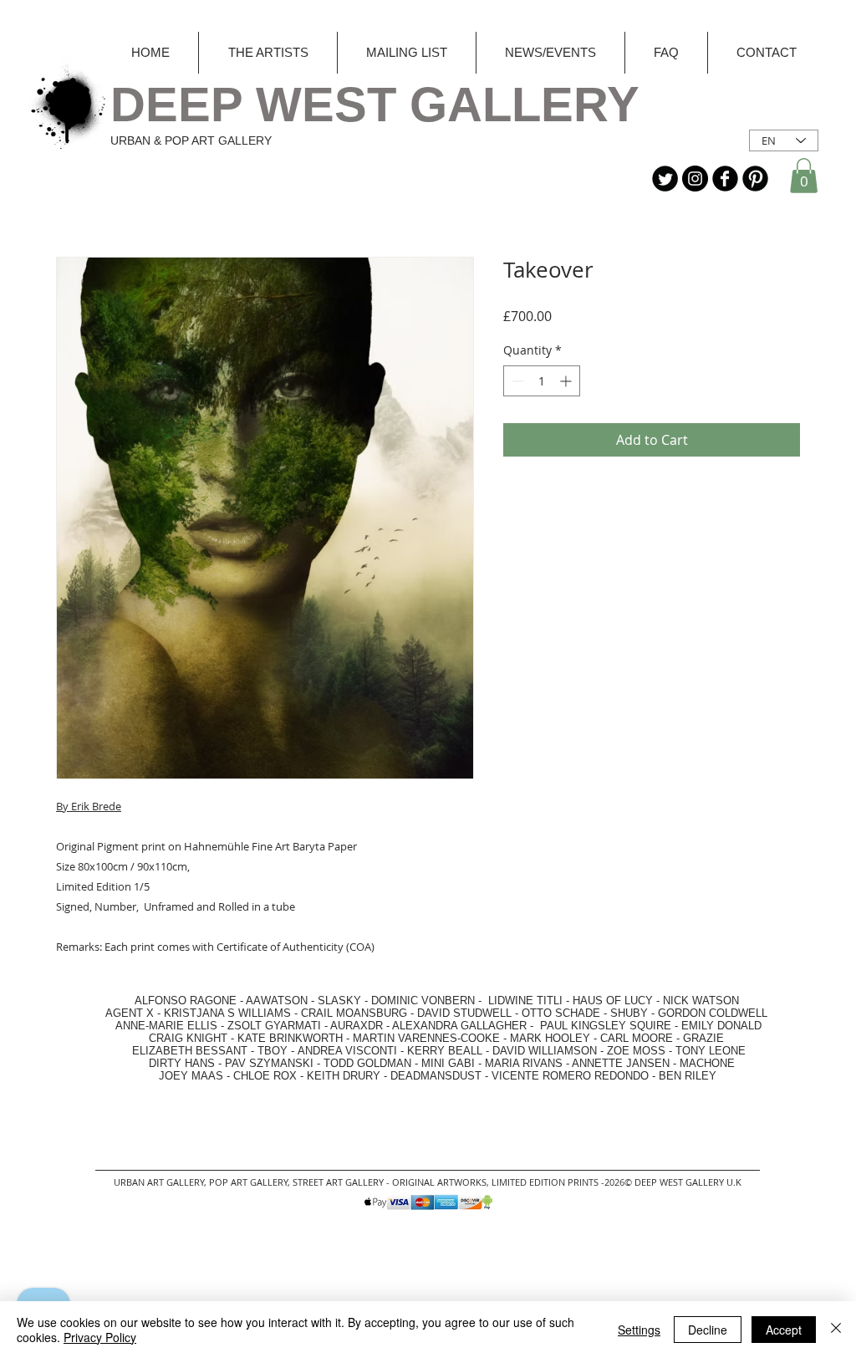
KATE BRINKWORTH (290, 1038)
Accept (784, 1329)
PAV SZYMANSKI (271, 1063)
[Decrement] (516, 381)
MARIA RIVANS (525, 1063)
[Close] (836, 1330)
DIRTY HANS (182, 1063)
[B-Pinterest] (755, 178)
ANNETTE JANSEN (622, 1063)
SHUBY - (634, 1013)
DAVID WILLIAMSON (544, 1050)
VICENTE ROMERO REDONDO (570, 1076)
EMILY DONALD (721, 1025)
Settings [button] (639, 1329)
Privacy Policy (100, 1337)
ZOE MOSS (636, 1050)
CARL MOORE (636, 1038)
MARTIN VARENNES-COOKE (426, 1038)
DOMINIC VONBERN (423, 1000)
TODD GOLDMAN (367, 1063)
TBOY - (277, 1050)
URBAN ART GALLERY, (160, 1182)
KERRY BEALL (444, 1050)
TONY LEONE (710, 1050)
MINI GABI (448, 1063)
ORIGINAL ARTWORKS (439, 1182)
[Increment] (567, 381)
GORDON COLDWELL (712, 1013)
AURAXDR (356, 1025)
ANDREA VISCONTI (347, 1050)
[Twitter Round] (665, 178)
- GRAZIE (698, 1038)
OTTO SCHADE (561, 1013)
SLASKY (341, 1000)
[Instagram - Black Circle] (695, 178)
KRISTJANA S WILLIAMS (227, 1013)
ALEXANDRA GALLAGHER (459, 1025)
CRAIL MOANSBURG (354, 1013)
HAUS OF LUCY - (616, 1000)
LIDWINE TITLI (525, 1000)
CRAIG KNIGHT (190, 1038)
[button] (803, 175)
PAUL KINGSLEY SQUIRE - (610, 1025)
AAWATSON (277, 1000)
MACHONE (707, 1063)
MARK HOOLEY (550, 1038)
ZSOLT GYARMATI (274, 1025)
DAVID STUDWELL (464, 1013)
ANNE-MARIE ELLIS (166, 1025)
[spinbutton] (542, 381)
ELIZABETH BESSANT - (176, 1050)
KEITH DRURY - (348, 1076)
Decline (707, 1329)
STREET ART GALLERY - (342, 1182)
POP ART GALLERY (248, 1182)
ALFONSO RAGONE (166, 1000)
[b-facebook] (725, 178)
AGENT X (124, 1013)
